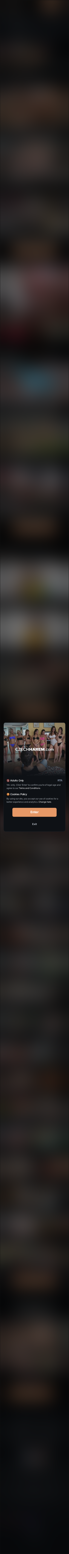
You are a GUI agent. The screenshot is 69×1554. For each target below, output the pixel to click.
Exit (34, 824)
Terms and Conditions (29, 788)
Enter (34, 812)
